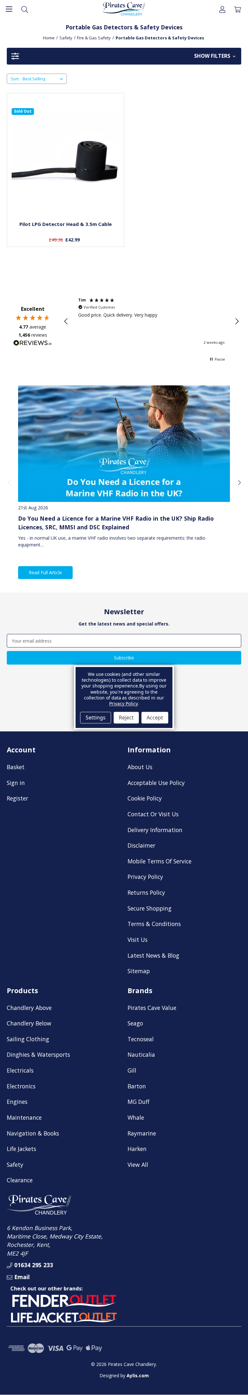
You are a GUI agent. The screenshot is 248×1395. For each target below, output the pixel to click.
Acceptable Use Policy (156, 783)
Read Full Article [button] (45, 572)
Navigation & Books (33, 1133)
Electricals (20, 1070)
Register (17, 798)
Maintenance (24, 1117)
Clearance (20, 1180)
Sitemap (139, 971)
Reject (126, 717)
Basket (16, 767)
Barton (137, 1086)
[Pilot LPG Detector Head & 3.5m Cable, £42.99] (66, 162)
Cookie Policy (145, 798)
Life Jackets (21, 1149)
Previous (9, 482)
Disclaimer (141, 845)
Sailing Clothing (28, 1039)
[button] (124, 56)
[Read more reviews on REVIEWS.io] (32, 344)
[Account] (222, 9)
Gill (132, 1070)
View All (138, 1164)
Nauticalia (141, 1054)
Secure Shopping (149, 908)
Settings (96, 717)
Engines (17, 1101)
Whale (136, 1117)
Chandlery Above (29, 1008)
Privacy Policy (145, 877)
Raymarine (142, 1133)
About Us (140, 767)
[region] (151, 322)
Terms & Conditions (154, 924)
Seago (135, 1023)
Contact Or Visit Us (153, 814)
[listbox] (44, 79)
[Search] (25, 9)
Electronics (21, 1086)
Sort (15, 79)
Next (239, 482)
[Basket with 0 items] (237, 9)
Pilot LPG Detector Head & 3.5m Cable (65, 224)
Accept (155, 717)
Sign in (16, 783)
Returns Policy (146, 892)
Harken (137, 1149)
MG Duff (139, 1101)
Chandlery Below (29, 1023)
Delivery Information (155, 830)
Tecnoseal (141, 1039)
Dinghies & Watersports (38, 1054)
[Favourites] (65, 201)
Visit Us (138, 939)
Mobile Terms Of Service (159, 861)
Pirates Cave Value (152, 1008)
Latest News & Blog (153, 955)
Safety (15, 1164)
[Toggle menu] (9, 9)
